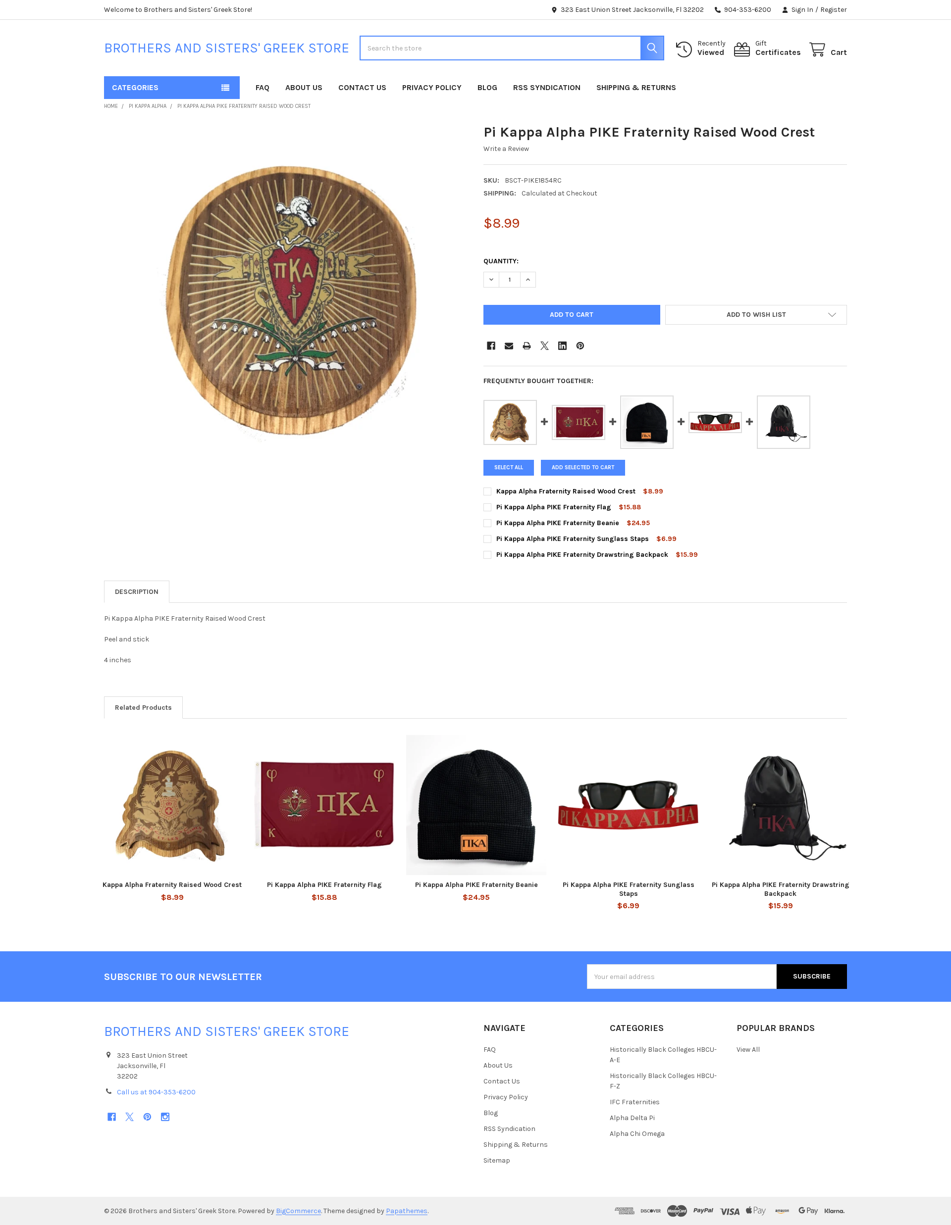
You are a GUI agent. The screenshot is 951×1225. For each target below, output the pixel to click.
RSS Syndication (547, 87)
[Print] (526, 345)
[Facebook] (491, 345)
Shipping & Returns (636, 87)
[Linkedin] (562, 345)
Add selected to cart (583, 467)
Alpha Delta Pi (632, 1118)
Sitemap (496, 1160)
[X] (544, 345)
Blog (487, 87)
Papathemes (406, 1211)
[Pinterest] (580, 345)
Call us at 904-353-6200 (156, 1092)
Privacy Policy (432, 87)
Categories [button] (135, 87)
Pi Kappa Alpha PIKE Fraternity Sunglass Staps (573, 539)
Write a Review (506, 149)
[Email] (509, 345)
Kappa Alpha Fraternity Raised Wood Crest (565, 491)
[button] (756, 315)
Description (136, 592)
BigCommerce (298, 1211)
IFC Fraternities (635, 1102)
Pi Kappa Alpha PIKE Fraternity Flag (553, 507)
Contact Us (362, 87)
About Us (303, 87)
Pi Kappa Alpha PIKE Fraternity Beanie (557, 523)
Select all (508, 467)
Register (833, 9)
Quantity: (501, 261)
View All (748, 1049)
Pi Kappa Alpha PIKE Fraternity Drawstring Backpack (582, 554)
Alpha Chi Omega (637, 1133)
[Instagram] (165, 1117)
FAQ (262, 87)
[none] (286, 305)
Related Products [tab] (143, 707)
